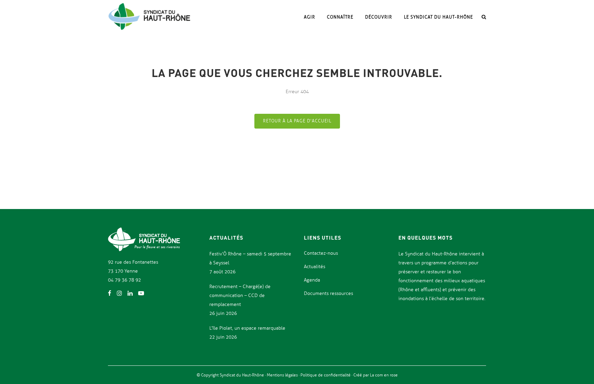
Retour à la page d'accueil (297, 121)
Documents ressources (328, 293)
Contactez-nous (321, 253)
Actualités (314, 267)
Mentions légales (283, 375)
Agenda (312, 280)
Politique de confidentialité (326, 375)
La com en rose (383, 375)
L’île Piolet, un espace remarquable (247, 328)
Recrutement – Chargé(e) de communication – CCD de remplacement (240, 295)
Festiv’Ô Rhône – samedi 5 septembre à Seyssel (250, 258)
